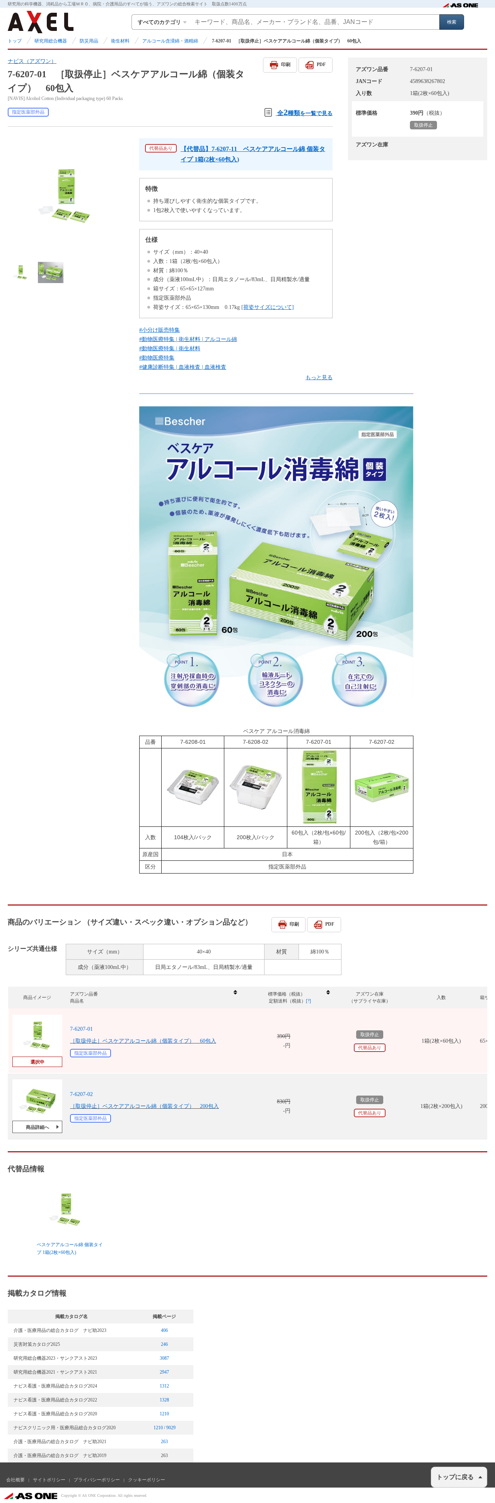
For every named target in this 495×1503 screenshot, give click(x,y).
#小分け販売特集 (159, 330)
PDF (321, 64)
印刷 (285, 64)
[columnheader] (153, 998)
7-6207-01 (81, 1029)
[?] (308, 1001)
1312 (164, 1386)
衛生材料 (120, 41)
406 (164, 1330)
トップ (15, 41)
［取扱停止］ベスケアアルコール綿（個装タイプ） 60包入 (143, 1041)
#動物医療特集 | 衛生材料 (169, 348)
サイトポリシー (49, 1480)
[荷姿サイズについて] (267, 307)
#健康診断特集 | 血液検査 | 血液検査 (182, 367)
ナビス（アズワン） (32, 61)
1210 (164, 1413)
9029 (171, 1427)
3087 (164, 1358)
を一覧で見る (305, 112)
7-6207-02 (81, 1094)
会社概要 (15, 1480)
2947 (164, 1372)
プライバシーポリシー (96, 1480)
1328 (164, 1400)
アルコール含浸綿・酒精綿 (170, 41)
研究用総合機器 (50, 41)
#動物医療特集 (156, 358)
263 (164, 1441)
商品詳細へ (37, 1127)
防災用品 (89, 41)
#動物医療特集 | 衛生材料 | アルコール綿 (188, 339)
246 (164, 1344)
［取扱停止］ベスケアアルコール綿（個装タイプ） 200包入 (144, 1106)
